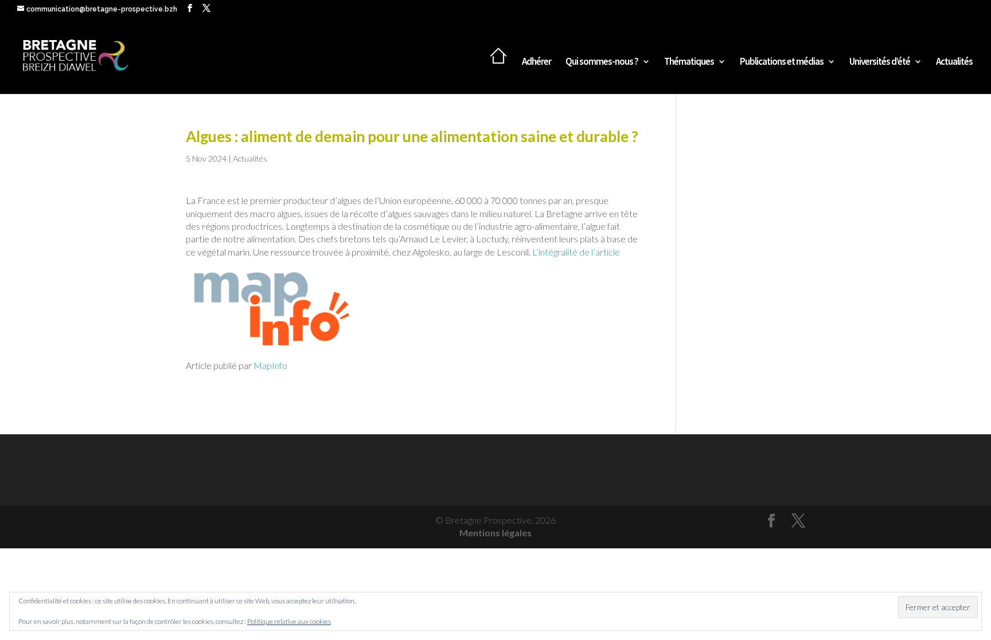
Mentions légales (495, 532)
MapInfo (270, 365)
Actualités (954, 62)
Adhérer (536, 62)
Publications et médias (782, 62)
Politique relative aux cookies (289, 621)
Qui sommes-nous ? (601, 62)
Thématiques (689, 62)
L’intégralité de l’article (575, 251)
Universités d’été (879, 62)
